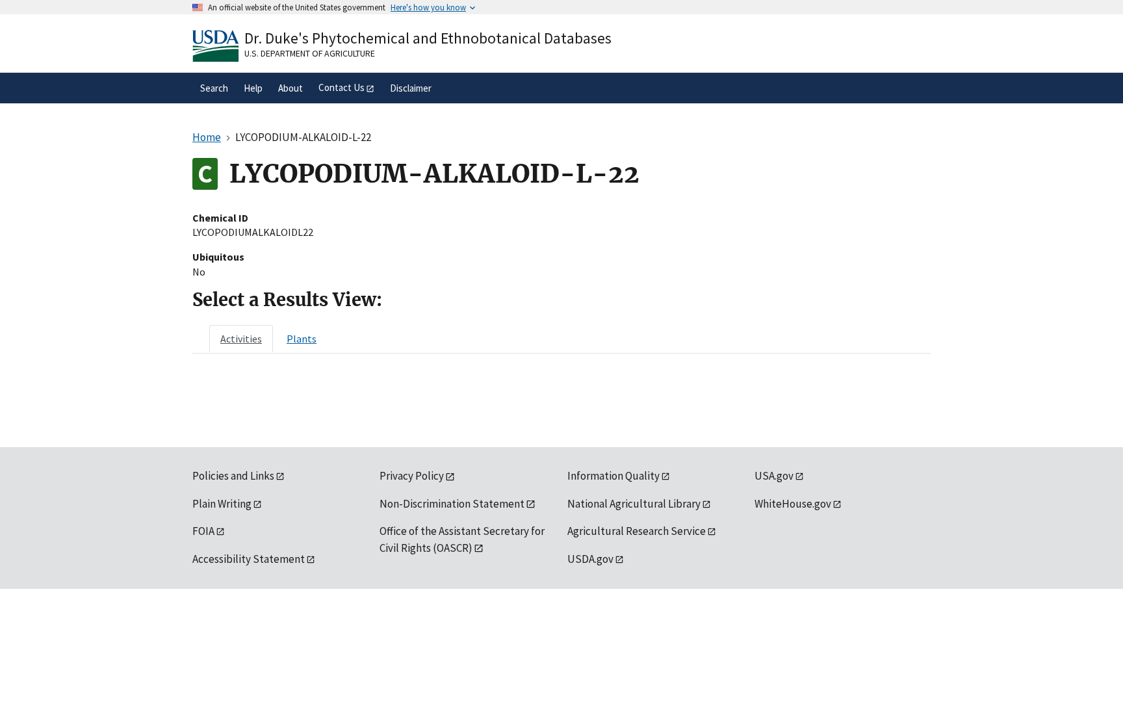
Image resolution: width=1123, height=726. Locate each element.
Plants (301, 338)
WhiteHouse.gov (793, 504)
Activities (241, 338)
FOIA (203, 531)
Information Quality (613, 476)
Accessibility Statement (248, 559)
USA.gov (774, 476)
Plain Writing (222, 504)
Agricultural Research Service (636, 531)
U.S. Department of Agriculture (309, 53)
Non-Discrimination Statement (452, 504)
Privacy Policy (412, 476)
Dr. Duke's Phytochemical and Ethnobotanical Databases (428, 38)
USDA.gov (590, 559)
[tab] (241, 339)
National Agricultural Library (634, 504)
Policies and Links (233, 476)
